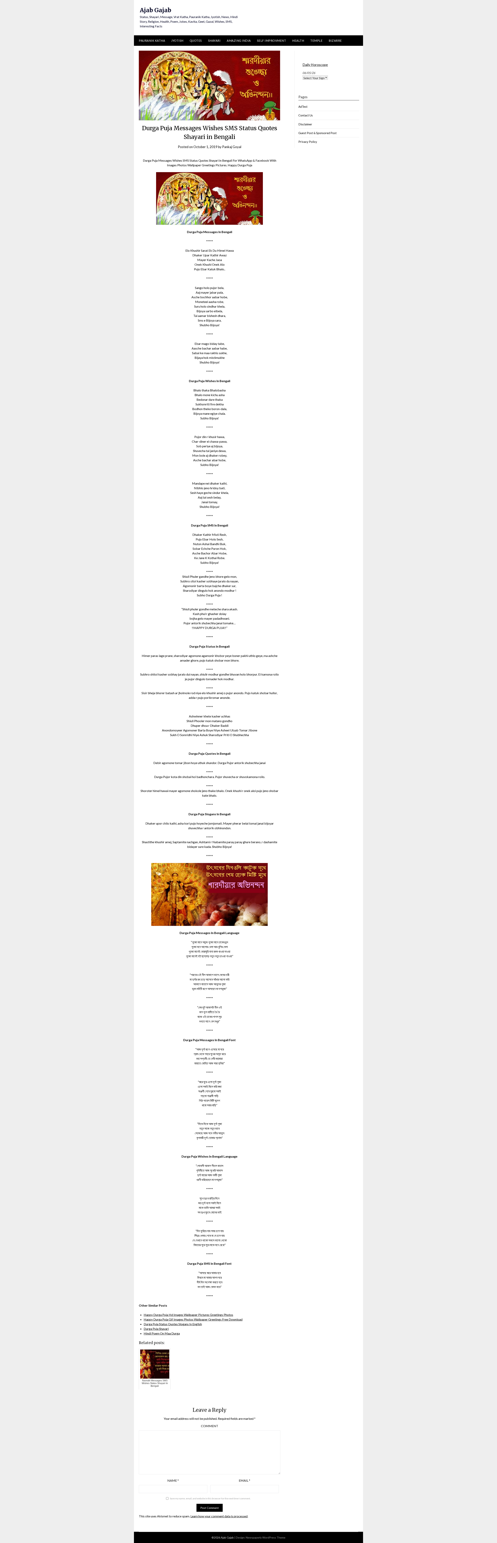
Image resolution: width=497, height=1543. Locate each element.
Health (298, 40)
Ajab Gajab (155, 10)
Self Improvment (271, 40)
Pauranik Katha (152, 40)
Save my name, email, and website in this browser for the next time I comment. (210, 1498)
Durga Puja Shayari (156, 1329)
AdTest (303, 106)
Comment (209, 1426)
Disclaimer (305, 124)
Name (173, 1480)
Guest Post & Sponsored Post (317, 133)
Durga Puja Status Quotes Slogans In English (173, 1324)
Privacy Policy (307, 141)
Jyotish (177, 40)
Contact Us (305, 115)
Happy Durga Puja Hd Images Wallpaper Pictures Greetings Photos (188, 1315)
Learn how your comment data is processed (219, 1516)
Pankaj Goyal (231, 147)
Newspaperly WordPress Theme (265, 1537)
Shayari (214, 40)
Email (244, 1480)
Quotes (196, 40)
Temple (316, 40)
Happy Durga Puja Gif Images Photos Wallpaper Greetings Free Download (193, 1319)
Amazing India (239, 40)
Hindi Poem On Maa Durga (162, 1333)
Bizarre (335, 40)
